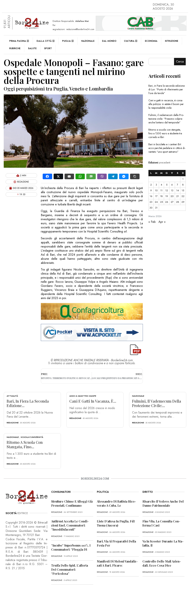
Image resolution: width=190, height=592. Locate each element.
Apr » (162, 222)
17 (156, 196)
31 (156, 207)
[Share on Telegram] (113, 176)
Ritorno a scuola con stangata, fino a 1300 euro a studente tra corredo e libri (165, 133)
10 (156, 190)
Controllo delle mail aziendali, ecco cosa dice (161, 563)
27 (172, 202)
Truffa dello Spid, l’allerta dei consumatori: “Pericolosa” (69, 569)
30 (151, 207)
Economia (151, 41)
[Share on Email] (69, 176)
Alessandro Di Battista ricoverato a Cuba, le (116, 503)
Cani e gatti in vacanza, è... (92, 401)
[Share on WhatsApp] (80, 176)
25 (161, 202)
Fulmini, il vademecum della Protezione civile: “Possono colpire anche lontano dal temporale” (166, 118)
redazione (13, 422)
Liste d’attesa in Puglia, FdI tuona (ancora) (116, 523)
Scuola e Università (32, 437)
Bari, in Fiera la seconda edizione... (28, 403)
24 (156, 202)
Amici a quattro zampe (82, 395)
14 (177, 190)
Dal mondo (109, 41)
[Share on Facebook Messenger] (124, 176)
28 (177, 202)
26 (166, 202)
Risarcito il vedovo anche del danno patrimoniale (163, 503)
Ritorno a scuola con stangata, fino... (25, 444)
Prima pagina (17, 41)
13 (172, 190)
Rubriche (14, 48)
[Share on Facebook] (47, 176)
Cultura (129, 41)
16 (151, 196)
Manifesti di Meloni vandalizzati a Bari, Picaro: (117, 563)
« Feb (152, 222)
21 (177, 196)
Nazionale (87, 41)
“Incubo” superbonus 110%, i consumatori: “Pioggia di (71, 547)
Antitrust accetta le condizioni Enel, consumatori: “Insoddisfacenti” (70, 525)
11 (161, 190)
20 (172, 196)
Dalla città (44, 41)
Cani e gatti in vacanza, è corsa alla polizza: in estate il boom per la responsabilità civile (166, 104)
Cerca (180, 61)
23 (151, 202)
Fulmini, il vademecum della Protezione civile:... (156, 403)
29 (182, 202)
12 (166, 190)
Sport (48, 48)
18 (161, 196)
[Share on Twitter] (58, 176)
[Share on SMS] (91, 176)
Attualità (12, 395)
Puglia (66, 41)
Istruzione (171, 41)
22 (182, 196)
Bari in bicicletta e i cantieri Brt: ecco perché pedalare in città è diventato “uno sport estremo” (166, 148)
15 (183, 190)
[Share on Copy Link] (135, 176)
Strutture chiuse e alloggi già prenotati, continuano (72, 503)
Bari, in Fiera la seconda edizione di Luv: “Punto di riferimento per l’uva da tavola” (166, 89)
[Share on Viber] (102, 176)
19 (166, 196)
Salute (32, 48)
